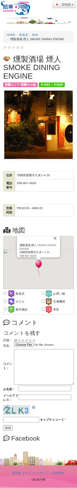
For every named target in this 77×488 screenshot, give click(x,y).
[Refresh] (33, 407)
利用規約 (58, 473)
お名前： (9, 389)
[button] (38, 267)
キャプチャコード (52, 419)
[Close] (55, 238)
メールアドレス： (10, 397)
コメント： (7, 366)
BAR (35, 35)
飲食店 (23, 35)
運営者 (16, 473)
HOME (10, 35)
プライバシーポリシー (37, 473)
